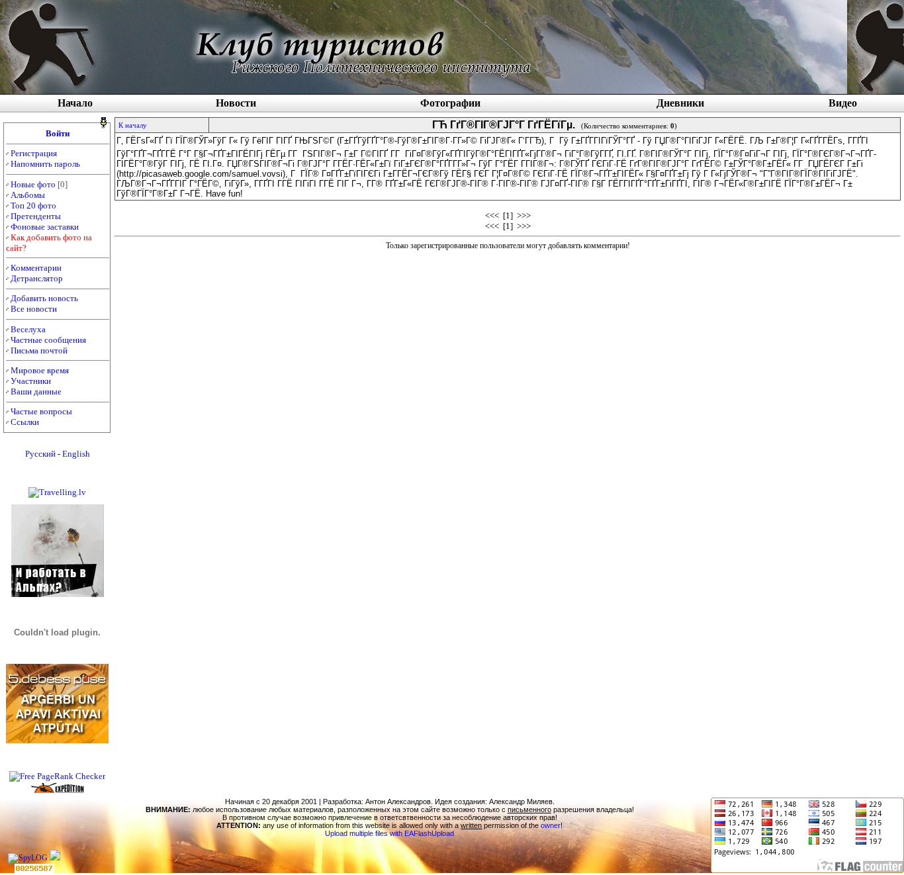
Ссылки (25, 422)
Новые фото (33, 184)
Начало (75, 103)
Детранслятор (37, 278)
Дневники (680, 103)
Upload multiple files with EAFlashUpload (389, 833)
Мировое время (40, 370)
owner (551, 825)
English (76, 454)
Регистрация (34, 153)
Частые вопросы (41, 411)
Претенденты (36, 216)
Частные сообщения (48, 340)
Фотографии (450, 103)
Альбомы (28, 195)
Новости (236, 103)
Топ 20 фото (33, 205)
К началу (132, 125)
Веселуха (28, 329)
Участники (31, 381)
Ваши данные (36, 391)
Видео (843, 103)
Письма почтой (39, 350)
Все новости (34, 309)
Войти (57, 133)
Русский (40, 454)
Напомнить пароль (45, 164)
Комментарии (36, 268)
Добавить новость (44, 298)
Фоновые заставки (45, 227)
